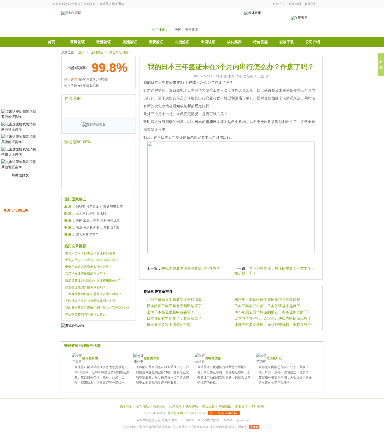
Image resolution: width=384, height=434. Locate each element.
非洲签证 (182, 42)
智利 (103, 220)
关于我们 (126, 406)
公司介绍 (312, 42)
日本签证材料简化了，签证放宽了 (174, 318)
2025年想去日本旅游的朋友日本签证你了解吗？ (272, 312)
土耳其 (105, 227)
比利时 (91, 213)
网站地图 (225, 406)
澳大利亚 (82, 234)
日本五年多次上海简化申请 (169, 325)
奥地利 (101, 213)
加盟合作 (241, 406)
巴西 (96, 220)
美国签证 (191, 29)
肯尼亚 (87, 227)
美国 (178, 29)
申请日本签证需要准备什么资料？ (88, 267)
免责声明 (192, 406)
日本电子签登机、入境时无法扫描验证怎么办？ (272, 318)
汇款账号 (175, 406)
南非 (96, 227)
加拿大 (87, 220)
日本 (120, 206)
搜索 (224, 21)
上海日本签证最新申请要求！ (170, 312)
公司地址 (142, 406)
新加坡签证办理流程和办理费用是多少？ (93, 280)
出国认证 (208, 42)
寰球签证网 (175, 413)
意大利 (80, 213)
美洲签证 (130, 42)
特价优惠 (260, 42)
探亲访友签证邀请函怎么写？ (85, 273)
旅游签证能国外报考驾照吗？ (85, 287)
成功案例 (234, 42)
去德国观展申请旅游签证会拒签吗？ (190, 268)
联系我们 (311, 4)
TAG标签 (258, 406)
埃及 (79, 227)
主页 (81, 52)
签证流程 (208, 406)
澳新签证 (156, 42)
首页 (51, 42)
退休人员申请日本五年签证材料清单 (90, 253)
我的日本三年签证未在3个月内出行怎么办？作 (97, 307)
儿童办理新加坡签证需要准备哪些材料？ (93, 294)
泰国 (103, 206)
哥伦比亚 (113, 220)
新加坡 (111, 206)
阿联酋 (80, 206)
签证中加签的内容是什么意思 (85, 314)
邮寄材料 (295, 4)
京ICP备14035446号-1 (224, 413)
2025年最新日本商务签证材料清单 (174, 300)
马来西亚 (92, 206)
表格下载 (286, 42)
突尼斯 (115, 227)
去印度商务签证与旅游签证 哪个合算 (90, 301)
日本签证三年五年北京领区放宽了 (174, 306)
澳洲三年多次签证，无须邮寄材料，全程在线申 (272, 325)
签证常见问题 (118, 52)
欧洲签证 (103, 42)
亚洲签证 (77, 42)
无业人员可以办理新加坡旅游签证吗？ (91, 260)
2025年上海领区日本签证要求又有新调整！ (269, 300)
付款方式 (279, 4)
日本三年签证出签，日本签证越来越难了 (267, 306)
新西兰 (94, 234)
